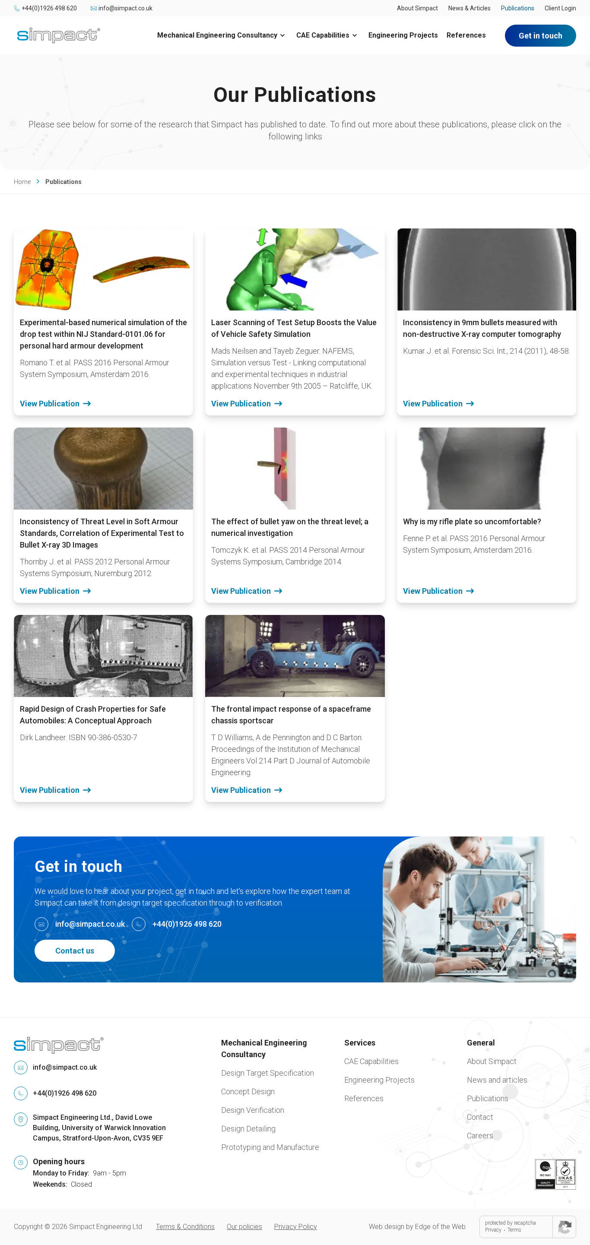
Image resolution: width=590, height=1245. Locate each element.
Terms (514, 1230)
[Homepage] (59, 35)
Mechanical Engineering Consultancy (217, 35)
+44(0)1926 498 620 (49, 8)
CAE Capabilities (322, 35)
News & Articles (469, 8)
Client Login (560, 8)
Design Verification (252, 1110)
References (466, 35)
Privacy (493, 1230)
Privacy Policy (295, 1227)
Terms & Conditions (185, 1227)
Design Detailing (248, 1128)
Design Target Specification (267, 1072)
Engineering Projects (403, 35)
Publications (517, 8)
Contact (480, 1116)
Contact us (74, 950)
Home (22, 181)
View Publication (49, 403)
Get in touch (540, 35)
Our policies (244, 1227)
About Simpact (417, 8)
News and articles (497, 1079)
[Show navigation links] (282, 35)
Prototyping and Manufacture (270, 1147)
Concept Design (248, 1091)
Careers (480, 1135)
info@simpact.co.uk (125, 8)
